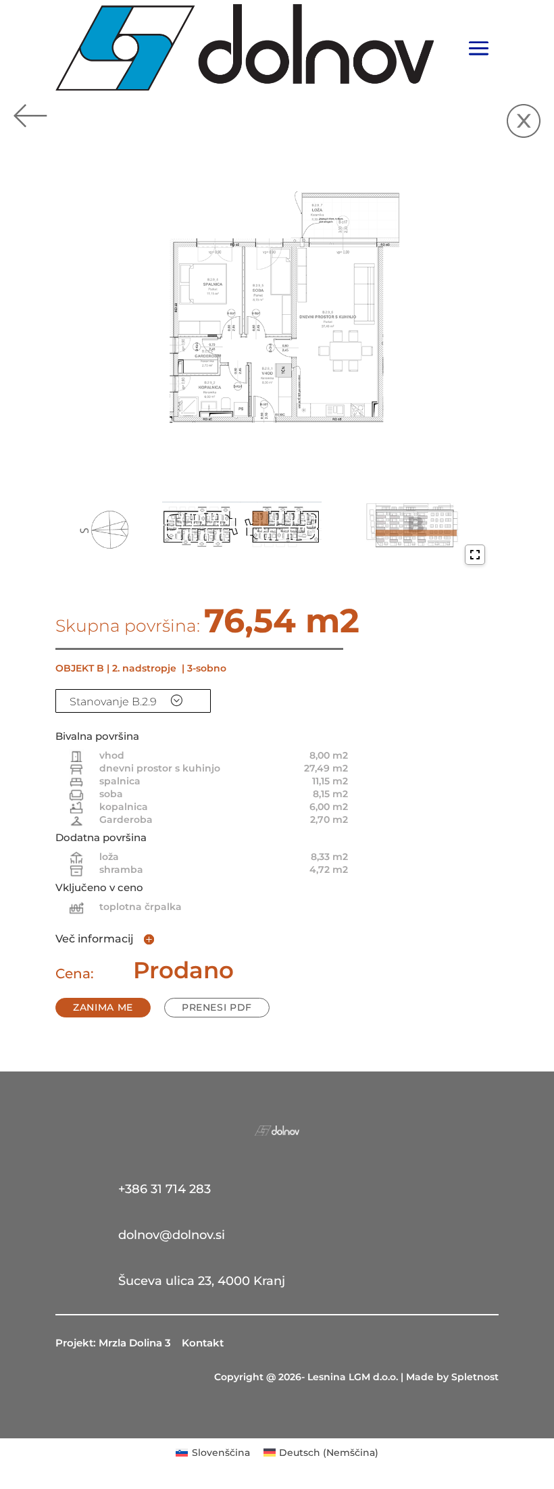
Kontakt (203, 1342)
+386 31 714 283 (164, 1189)
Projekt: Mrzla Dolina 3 (113, 1342)
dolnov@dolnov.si (171, 1235)
